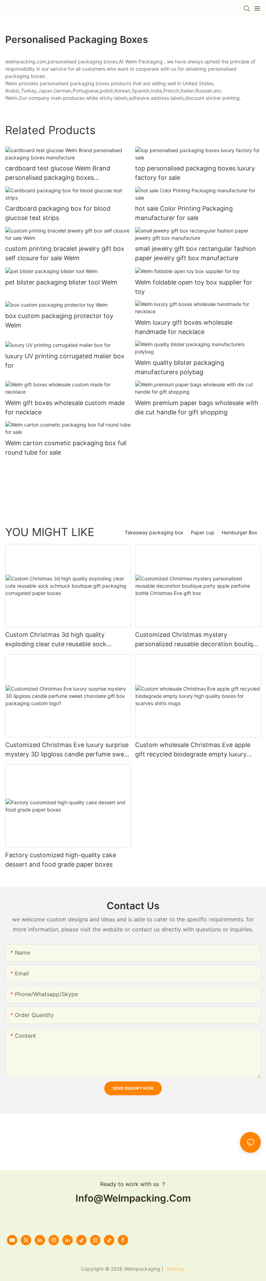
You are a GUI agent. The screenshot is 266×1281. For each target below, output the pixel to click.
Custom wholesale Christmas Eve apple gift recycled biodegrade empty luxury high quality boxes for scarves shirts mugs (197, 750)
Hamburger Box (239, 532)
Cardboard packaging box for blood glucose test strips (57, 213)
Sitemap (175, 1269)
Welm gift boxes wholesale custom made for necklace (65, 407)
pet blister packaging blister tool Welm (61, 282)
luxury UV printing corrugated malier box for (64, 360)
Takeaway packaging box (154, 532)
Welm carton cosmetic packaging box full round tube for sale (65, 447)
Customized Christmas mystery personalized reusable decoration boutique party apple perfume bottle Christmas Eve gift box (197, 640)
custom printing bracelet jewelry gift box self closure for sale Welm (64, 253)
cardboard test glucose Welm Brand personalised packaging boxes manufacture (57, 173)
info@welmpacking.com (133, 1198)
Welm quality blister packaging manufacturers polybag (179, 367)
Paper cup (202, 532)
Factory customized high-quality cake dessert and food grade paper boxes (60, 859)
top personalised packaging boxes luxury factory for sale (195, 173)
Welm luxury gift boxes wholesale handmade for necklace (183, 327)
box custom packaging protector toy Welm (59, 320)
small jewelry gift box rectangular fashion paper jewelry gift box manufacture (195, 253)
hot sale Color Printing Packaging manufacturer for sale (184, 213)
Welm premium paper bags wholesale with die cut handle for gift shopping (196, 407)
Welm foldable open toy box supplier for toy (193, 287)
